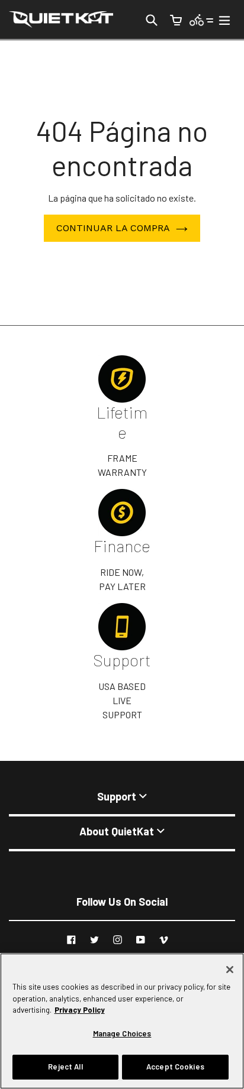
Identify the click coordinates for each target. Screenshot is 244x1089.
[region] (122, 1021)
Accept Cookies (175, 1066)
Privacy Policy (79, 1010)
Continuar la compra (113, 228)
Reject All (65, 1066)
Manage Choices (122, 1033)
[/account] (202, 19)
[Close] (230, 970)
